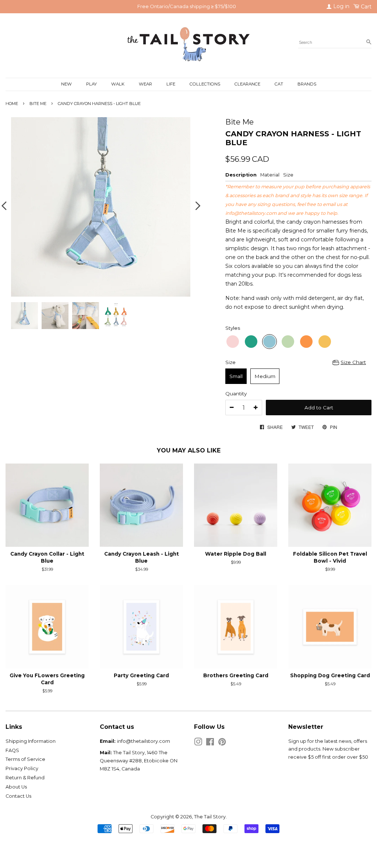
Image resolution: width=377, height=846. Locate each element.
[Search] (368, 42)
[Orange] (306, 341)
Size (230, 362)
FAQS (12, 750)
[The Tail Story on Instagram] (198, 743)
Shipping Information (31, 741)
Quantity (236, 393)
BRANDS (306, 84)
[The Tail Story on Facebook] (210, 743)
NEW (66, 84)
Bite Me (37, 103)
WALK (117, 84)
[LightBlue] (269, 341)
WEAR (145, 84)
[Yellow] (324, 341)
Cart (365, 6)
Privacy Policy (22, 768)
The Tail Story (210, 816)
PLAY (91, 84)
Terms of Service (25, 759)
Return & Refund (25, 777)
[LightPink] (232, 341)
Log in (340, 6)
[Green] (251, 341)
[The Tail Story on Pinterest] (222, 743)
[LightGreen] (288, 341)
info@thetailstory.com (250, 213)
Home (12, 103)
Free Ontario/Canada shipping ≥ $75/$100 (186, 6)
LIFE (170, 84)
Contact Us (18, 796)
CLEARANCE (247, 84)
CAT (279, 84)
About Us (16, 787)
